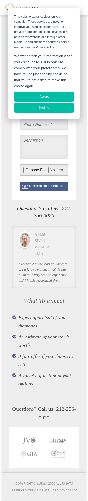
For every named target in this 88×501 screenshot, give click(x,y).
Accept (44, 96)
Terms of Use (39, 490)
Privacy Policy (65, 490)
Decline (44, 107)
